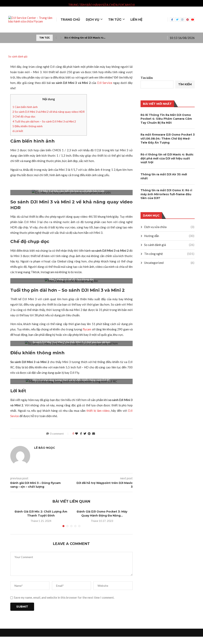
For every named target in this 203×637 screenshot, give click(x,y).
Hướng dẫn (169, 236)
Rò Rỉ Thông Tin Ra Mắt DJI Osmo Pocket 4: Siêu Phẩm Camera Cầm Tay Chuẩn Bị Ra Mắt (166, 118)
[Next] (61, 38)
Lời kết (17, 131)
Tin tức (115, 19)
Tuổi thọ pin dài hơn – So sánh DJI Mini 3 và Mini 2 (44, 121)
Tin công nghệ (169, 253)
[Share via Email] (93, 433)
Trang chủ (70, 19)
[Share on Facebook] (81, 433)
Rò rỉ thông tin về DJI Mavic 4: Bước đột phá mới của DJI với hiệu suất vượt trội (167, 158)
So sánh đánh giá (169, 245)
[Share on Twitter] (84, 433)
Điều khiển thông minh (27, 126)
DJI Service (104, 82)
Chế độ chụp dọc (23, 116)
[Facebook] (172, 19)
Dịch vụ (92, 19)
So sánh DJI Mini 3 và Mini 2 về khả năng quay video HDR (48, 111)
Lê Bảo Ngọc (44, 448)
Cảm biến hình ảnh (25, 107)
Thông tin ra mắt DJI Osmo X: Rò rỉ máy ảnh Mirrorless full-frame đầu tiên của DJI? (166, 194)
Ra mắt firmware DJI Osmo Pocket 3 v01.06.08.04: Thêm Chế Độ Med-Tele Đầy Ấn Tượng (168, 138)
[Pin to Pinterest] (89, 433)
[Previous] (56, 38)
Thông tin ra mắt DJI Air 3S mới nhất (164, 176)
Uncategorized (169, 262)
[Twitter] (177, 19)
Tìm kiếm (147, 78)
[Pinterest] (187, 19)
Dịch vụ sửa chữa (169, 227)
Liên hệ (136, 19)
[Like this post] (76, 433)
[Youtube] (193, 19)
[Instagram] (182, 19)
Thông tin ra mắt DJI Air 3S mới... (85, 37)
